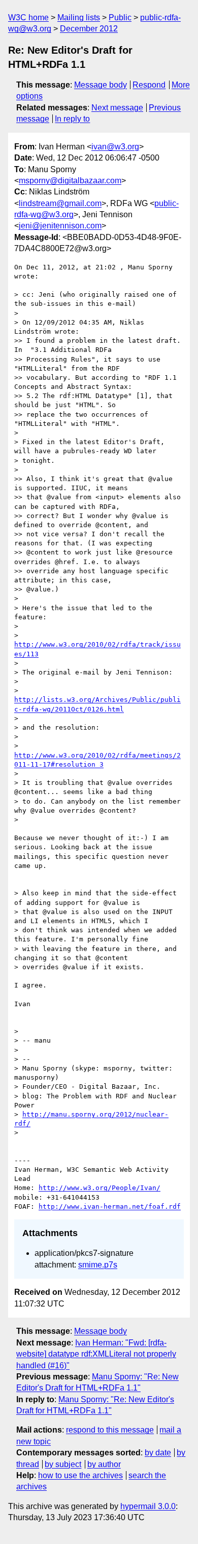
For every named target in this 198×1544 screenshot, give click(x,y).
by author (104, 1464)
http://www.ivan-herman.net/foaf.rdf (110, 1206)
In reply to (72, 118)
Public (120, 17)
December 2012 (89, 28)
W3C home (28, 17)
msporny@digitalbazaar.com (70, 180)
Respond (149, 85)
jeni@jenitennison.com (60, 225)
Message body (100, 85)
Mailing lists (78, 17)
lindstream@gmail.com (60, 203)
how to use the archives (80, 1475)
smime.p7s (97, 1264)
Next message (117, 107)
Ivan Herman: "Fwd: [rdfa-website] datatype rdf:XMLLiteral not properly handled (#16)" (96, 1354)
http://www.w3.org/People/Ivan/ (99, 1188)
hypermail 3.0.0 (148, 1506)
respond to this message (110, 1430)
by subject (63, 1464)
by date (158, 1452)
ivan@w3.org (115, 146)
